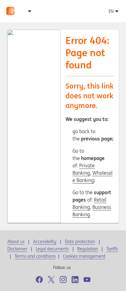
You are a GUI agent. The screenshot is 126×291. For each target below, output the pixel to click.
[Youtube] (87, 279)
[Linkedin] (75, 279)
